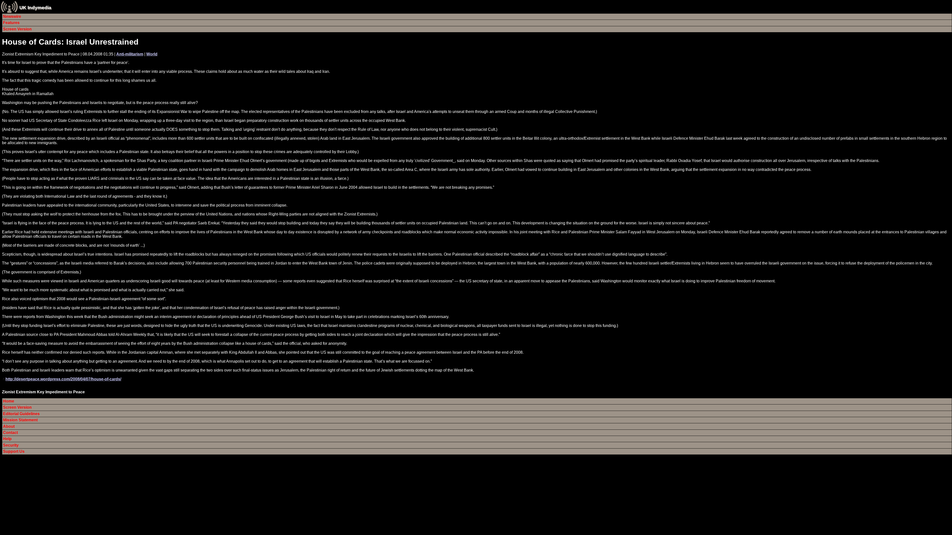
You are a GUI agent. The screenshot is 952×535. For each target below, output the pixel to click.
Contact (10, 432)
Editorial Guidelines (21, 414)
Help (7, 439)
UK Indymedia (35, 7)
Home (8, 401)
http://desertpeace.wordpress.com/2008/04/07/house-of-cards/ (63, 379)
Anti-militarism (129, 54)
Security (11, 445)
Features (11, 23)
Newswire (12, 16)
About (9, 426)
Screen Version (17, 29)
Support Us (14, 451)
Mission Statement (20, 420)
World (151, 54)
